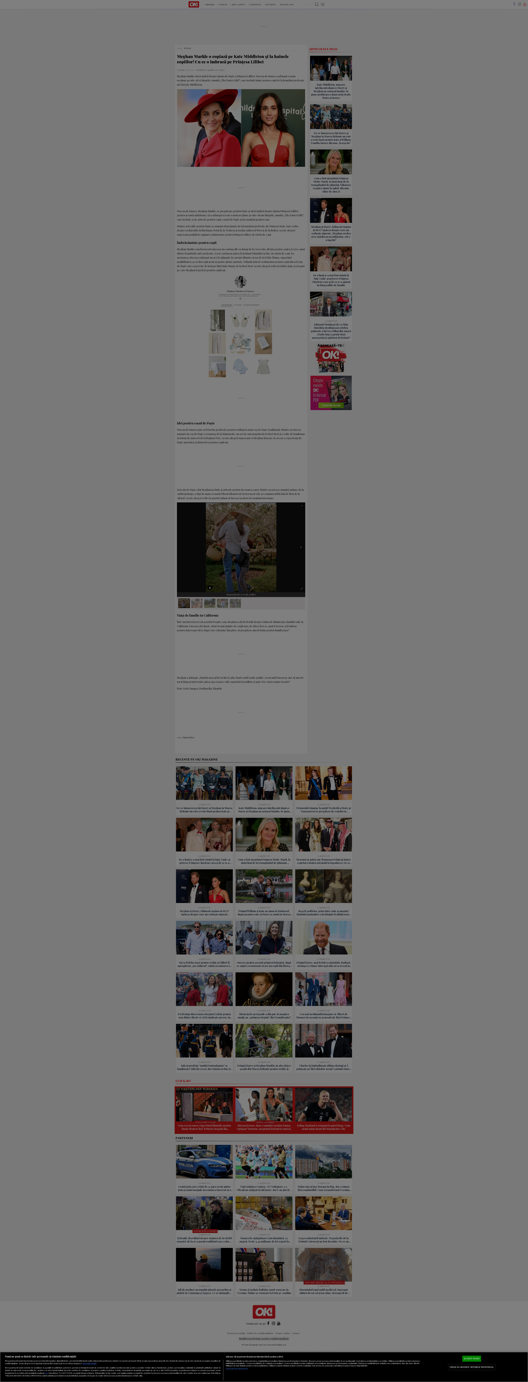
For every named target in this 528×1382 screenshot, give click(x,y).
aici (46, 1373)
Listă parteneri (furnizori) (237, 1368)
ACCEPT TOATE (472, 1358)
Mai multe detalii (90, 1363)
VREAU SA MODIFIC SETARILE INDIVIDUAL (472, 1367)
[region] (264, 1367)
